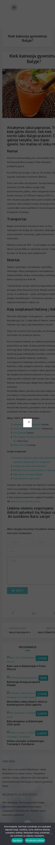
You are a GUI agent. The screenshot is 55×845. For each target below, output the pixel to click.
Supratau (17, 840)
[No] (51, 833)
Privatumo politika (35, 840)
